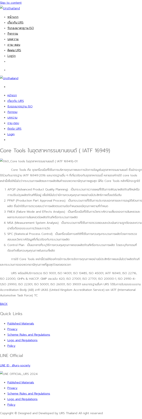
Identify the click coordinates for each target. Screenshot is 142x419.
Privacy (12, 329)
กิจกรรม (12, 33)
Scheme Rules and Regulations (28, 334)
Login (11, 56)
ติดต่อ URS (14, 50)
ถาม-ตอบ (13, 44)
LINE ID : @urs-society (15, 365)
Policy (11, 346)
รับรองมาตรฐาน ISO (20, 28)
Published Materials (20, 323)
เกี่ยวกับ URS (15, 22)
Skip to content (11, 3)
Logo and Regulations (22, 340)
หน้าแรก (12, 17)
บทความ (13, 39)
